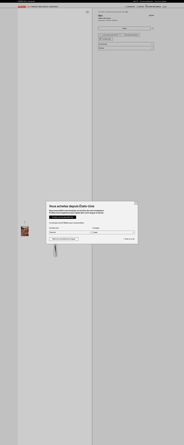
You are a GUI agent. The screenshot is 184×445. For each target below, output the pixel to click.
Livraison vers (54, 228)
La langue (95, 228)
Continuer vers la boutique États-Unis (62, 217)
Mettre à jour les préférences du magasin (63, 239)
